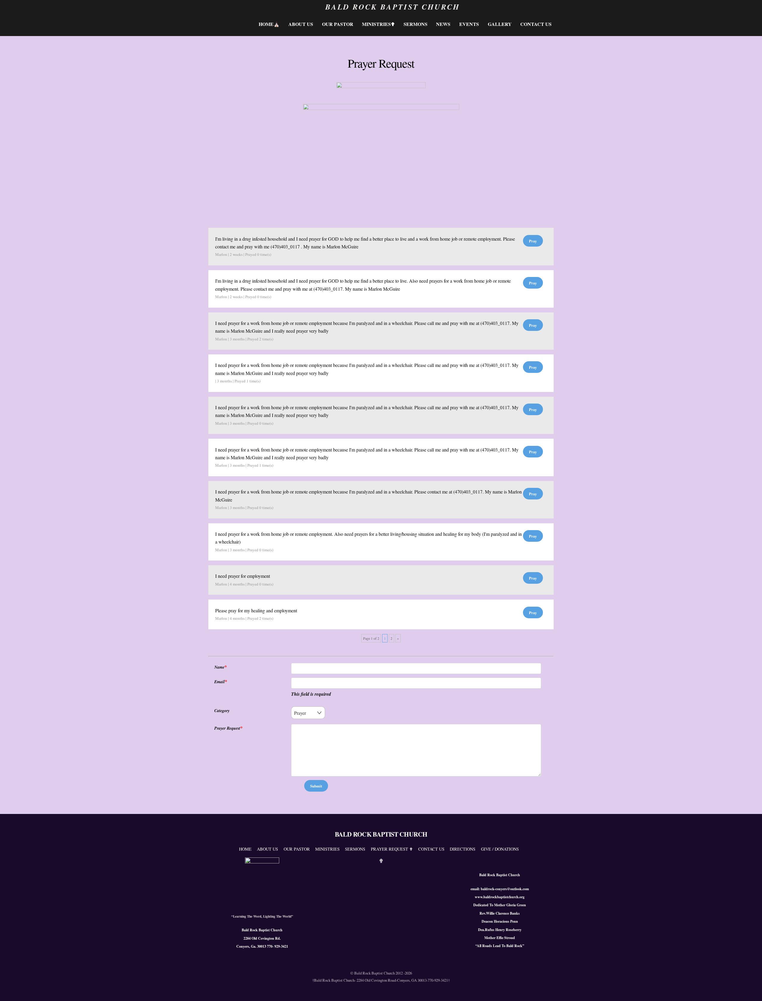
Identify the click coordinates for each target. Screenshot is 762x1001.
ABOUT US (300, 24)
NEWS (443, 24)
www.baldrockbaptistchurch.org (499, 896)
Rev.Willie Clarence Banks (500, 913)
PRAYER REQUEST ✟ (392, 849)
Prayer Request (227, 728)
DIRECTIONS (462, 849)
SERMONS (415, 24)
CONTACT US (536, 24)
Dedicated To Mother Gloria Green (499, 904)
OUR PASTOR (297, 849)
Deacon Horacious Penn (500, 921)
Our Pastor (337, 24)
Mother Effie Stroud (499, 937)
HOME (245, 849)
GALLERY (500, 24)
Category (221, 711)
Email (219, 682)
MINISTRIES (327, 849)
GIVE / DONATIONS (500, 849)
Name (219, 667)
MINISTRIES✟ (378, 24)
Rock (518, 945)
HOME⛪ (269, 24)
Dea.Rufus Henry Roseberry (499, 929)
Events (469, 24)
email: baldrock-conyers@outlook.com (500, 888)
